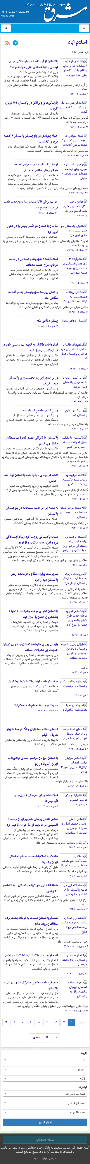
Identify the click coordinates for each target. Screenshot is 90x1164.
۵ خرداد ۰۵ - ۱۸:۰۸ (78, 847)
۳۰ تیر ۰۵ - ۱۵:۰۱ (79, 402)
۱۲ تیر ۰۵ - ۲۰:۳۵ (79, 602)
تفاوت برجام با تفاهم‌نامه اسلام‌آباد (36, 705)
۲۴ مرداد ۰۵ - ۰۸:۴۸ (47, 213)
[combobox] (45, 1060)
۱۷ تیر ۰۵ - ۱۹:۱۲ (79, 499)
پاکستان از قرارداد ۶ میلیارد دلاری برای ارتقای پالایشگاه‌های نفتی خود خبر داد (33, 64)
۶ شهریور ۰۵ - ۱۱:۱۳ (78, 94)
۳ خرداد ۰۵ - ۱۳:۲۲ (78, 876)
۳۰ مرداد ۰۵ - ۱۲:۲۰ (78, 156)
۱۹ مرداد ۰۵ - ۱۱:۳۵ (78, 312)
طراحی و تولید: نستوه (45, 1158)
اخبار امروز (45, 1122)
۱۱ (47, 1037)
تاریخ (84, 1053)
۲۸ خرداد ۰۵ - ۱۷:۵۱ (48, 711)
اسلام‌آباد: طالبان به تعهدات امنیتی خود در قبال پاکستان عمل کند (30, 347)
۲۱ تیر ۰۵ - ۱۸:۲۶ (79, 466)
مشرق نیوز (56, 11)
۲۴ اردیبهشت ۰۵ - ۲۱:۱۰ (76, 946)
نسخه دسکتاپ (45, 1139)
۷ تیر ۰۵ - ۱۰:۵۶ (80, 672)
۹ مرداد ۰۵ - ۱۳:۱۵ (79, 369)
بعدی (36, 1037)
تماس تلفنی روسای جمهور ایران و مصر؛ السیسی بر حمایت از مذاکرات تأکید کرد (32, 822)
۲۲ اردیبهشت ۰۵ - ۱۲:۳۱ (76, 974)
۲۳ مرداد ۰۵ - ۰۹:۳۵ (77, 250)
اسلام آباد (77, 42)
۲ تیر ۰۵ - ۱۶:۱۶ (80, 695)
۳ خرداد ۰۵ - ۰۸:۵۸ (78, 909)
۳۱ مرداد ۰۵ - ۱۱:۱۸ (78, 127)
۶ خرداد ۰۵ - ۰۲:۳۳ (48, 806)
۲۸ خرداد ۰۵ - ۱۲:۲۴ (78, 749)
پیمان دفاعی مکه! (46, 321)
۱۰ (55, 1037)
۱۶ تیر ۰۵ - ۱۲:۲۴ (79, 528)
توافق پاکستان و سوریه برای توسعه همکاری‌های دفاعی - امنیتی (36, 167)
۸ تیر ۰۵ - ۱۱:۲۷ (80, 635)
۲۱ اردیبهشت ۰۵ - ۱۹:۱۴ (76, 1011)
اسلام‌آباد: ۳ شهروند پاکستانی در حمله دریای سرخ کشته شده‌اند (33, 262)
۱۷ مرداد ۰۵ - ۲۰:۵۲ (48, 326)
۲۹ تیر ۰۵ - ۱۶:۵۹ (79, 429)
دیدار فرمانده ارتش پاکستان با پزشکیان (33, 681)
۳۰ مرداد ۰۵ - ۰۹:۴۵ (78, 193)
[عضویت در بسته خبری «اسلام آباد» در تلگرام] (15, 43)
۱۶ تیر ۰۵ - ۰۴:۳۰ (79, 565)
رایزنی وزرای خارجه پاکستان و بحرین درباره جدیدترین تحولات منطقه (30, 647)
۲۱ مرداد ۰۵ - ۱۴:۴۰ (78, 283)
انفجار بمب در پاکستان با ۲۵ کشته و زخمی (31, 955)
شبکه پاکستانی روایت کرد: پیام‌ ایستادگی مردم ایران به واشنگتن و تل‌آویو (32, 539)
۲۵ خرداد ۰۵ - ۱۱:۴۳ (78, 786)
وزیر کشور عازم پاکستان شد (40, 410)
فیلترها (82, 1087)
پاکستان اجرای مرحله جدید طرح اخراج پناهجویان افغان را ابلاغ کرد (33, 614)
